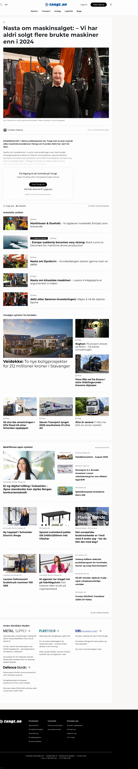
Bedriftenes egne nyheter (18, 447)
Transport (46, 11)
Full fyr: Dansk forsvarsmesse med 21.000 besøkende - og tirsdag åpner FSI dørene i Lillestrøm (19, 649)
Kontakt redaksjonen (75, 725)
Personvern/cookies (55, 725)
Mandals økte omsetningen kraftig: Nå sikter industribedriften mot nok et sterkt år (19, 638)
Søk (6, 5)
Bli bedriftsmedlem (36, 729)
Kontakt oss (71, 729)
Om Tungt (71, 737)
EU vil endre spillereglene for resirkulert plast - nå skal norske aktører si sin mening (53, 643)
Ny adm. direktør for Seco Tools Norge (91, 636)
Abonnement (34, 725)
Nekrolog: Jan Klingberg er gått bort (54, 636)
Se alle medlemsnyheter (100, 613)
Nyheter (34, 11)
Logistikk (69, 11)
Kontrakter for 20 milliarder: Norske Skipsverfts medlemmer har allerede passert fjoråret (19, 659)
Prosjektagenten (35, 737)
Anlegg (57, 11)
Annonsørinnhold (54, 729)
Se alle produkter (35, 741)
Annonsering (33, 733)
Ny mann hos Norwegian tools (88, 649)
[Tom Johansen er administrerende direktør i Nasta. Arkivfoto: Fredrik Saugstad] (56, 83)
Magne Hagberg (16, 130)
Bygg (79, 11)
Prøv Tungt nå (38, 184)
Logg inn (48, 189)
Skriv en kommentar (100, 206)
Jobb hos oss (72, 733)
